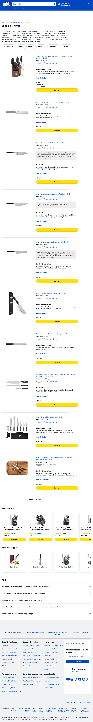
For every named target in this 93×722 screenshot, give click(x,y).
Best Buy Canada (85, 702)
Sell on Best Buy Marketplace (53, 645)
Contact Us (26, 666)
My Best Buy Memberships (31, 677)
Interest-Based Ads (27, 710)
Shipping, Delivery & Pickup (11, 649)
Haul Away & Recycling (30, 662)
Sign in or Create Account (75, 643)
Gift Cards (5, 666)
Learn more (75, 671)
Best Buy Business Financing (11, 691)
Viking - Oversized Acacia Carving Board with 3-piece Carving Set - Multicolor (54, 458)
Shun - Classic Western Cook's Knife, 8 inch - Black (53, 194)
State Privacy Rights (34, 710)
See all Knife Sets (42, 480)
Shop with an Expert (29, 649)
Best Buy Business (50, 666)
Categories (52, 46)
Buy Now (57, 90)
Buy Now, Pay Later (8, 688)
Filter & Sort (9, 46)
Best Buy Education (50, 662)
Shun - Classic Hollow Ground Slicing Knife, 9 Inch (53, 334)
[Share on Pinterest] (84, 679)
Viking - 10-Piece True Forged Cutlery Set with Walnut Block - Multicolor (54, 57)
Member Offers (28, 684)
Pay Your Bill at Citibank (10, 681)
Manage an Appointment (31, 656)
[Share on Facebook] (80, 679)
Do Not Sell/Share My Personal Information (50, 710)
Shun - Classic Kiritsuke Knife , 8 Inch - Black (51, 143)
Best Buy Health (49, 659)
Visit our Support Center (31, 645)
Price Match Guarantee (9, 656)
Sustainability (48, 688)
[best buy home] (6, 4)
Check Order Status (8, 645)
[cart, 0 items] (87, 4)
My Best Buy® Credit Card (10, 677)
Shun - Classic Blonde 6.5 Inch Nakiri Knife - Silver (53, 102)
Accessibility (5, 708)
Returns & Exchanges (9, 652)
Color (20, 46)
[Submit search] (54, 4)
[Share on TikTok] (76, 679)
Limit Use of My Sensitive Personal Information (63, 710)
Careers (46, 681)
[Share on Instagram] (72, 679)
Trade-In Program (8, 662)
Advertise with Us (49, 649)
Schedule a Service (29, 652)
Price (30, 46)
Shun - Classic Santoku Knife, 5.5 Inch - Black (51, 293)
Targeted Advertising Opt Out (74, 710)
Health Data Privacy (41, 710)
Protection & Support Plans (32, 659)
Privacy (21, 708)
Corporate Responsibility (52, 684)
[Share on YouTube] (68, 679)
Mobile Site (71, 702)
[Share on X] (87, 679)
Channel (65, 46)
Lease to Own (6, 684)
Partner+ (46, 669)
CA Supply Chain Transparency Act (85, 711)
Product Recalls (7, 659)
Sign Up (78, 661)
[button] (64, 4)
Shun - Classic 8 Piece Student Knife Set (49, 417)
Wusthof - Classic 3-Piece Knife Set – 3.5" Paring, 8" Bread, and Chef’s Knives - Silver (56, 375)
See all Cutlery (41, 78)
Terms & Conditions (14, 709)
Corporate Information (51, 677)
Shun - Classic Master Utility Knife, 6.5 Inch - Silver (53, 242)
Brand (40, 46)
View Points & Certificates (31, 681)
